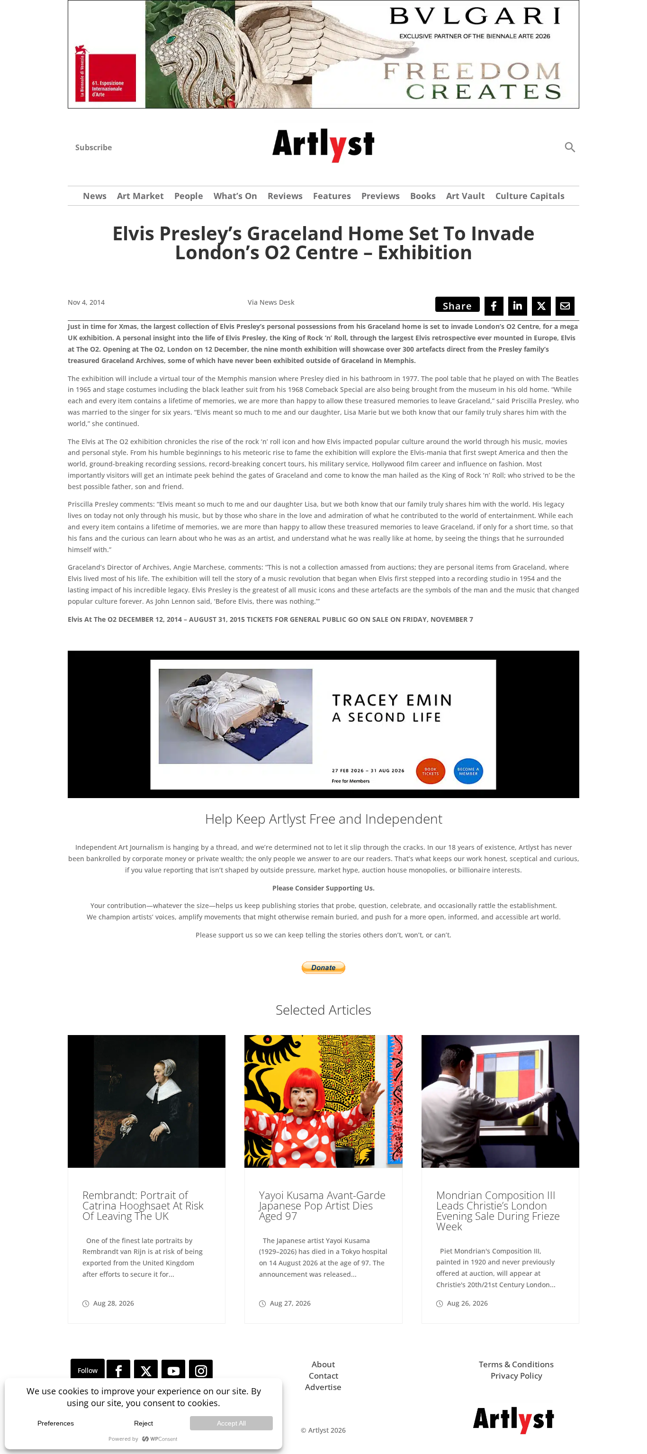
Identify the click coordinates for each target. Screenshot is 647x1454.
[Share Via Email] (565, 306)
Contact (323, 1375)
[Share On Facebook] (494, 306)
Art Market (140, 196)
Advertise (323, 1386)
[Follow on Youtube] (173, 1371)
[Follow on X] (146, 1371)
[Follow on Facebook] (118, 1371)
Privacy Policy (516, 1375)
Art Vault (465, 196)
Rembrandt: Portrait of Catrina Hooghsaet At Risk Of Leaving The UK (143, 1205)
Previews (380, 196)
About (323, 1364)
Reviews (285, 196)
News (95, 196)
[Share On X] (541, 306)
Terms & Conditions (516, 1364)
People (188, 196)
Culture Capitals (530, 196)
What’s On (235, 196)
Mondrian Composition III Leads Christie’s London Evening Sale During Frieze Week (498, 1210)
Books (423, 196)
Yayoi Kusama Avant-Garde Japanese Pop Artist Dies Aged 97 (322, 1205)
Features (332, 196)
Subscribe (93, 147)
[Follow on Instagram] (201, 1371)
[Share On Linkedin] (517, 306)
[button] (570, 146)
